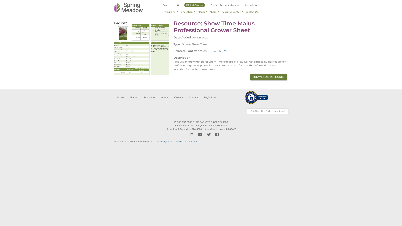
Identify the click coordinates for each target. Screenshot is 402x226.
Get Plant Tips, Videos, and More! (267, 111)
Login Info (251, 5)
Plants (201, 12)
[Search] (178, 5)
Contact (193, 97)
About (213, 12)
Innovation (186, 12)
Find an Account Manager (225, 5)
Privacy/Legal (164, 141)
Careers (178, 97)
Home (120, 97)
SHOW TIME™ (217, 51)
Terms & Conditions (186, 141)
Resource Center (231, 12)
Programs (170, 12)
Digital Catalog (194, 5)
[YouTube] (200, 134)
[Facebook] (217, 134)
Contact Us (251, 12)
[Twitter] (209, 134)
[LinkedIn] (192, 134)
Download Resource (269, 76)
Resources (149, 97)
